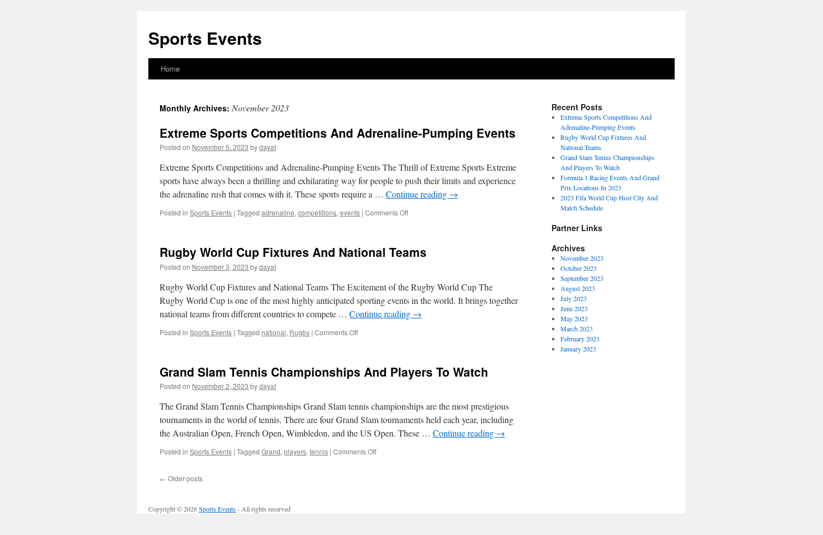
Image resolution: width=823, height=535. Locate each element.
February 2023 (580, 338)
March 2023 (576, 328)
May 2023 (574, 318)
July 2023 (573, 298)
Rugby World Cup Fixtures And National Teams (293, 251)
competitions (317, 212)
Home (170, 68)
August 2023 (577, 288)
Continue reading (422, 194)
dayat (267, 147)
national (273, 332)
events (350, 212)
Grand (270, 451)
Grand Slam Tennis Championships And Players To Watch (324, 371)
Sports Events (205, 38)
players (295, 451)
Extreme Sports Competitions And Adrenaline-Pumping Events (338, 132)
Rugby (299, 332)
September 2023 (582, 278)
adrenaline (277, 212)
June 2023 (574, 308)
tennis (319, 451)
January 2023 (578, 348)
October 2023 (578, 268)
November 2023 (582, 258)
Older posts (181, 478)
